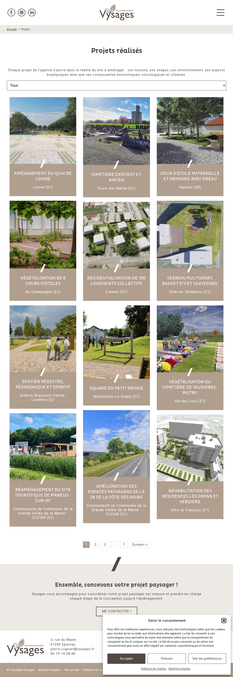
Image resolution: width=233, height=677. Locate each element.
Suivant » (140, 545)
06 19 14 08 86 (63, 654)
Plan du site (71, 670)
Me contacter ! (116, 611)
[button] (224, 620)
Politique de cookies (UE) (99, 670)
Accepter (126, 658)
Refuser (167, 658)
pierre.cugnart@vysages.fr (73, 649)
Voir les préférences (207, 658)
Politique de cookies (153, 668)
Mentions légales (179, 668)
